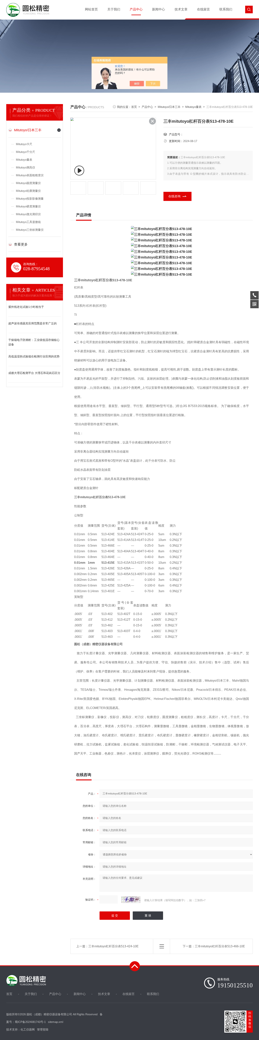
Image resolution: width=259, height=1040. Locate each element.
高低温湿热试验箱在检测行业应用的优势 (34, 356)
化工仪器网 (27, 1029)
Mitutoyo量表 (24, 159)
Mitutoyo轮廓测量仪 (28, 190)
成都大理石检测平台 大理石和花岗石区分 (34, 373)
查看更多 (21, 244)
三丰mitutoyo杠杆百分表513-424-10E (113, 946)
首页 (134, 106)
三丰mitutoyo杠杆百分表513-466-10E (220, 946)
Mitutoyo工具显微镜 (28, 222)
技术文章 (181, 9)
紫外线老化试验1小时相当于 (26, 306)
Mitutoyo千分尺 (25, 151)
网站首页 (91, 9)
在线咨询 (174, 196)
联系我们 (225, 9)
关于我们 (113, 9)
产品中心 (136, 9)
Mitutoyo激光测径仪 (28, 214)
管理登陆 (42, 1029)
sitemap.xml (55, 1021)
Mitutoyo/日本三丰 (28, 130)
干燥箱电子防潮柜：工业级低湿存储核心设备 (34, 342)
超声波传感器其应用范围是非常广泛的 (32, 323)
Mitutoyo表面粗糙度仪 (30, 175)
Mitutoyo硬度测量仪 (28, 206)
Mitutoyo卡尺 (24, 144)
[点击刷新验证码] (130, 899)
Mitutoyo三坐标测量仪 (30, 229)
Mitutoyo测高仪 (25, 167)
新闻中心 (158, 9)
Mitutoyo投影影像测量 (30, 198)
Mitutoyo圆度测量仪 (28, 183)
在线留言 (203, 9)
